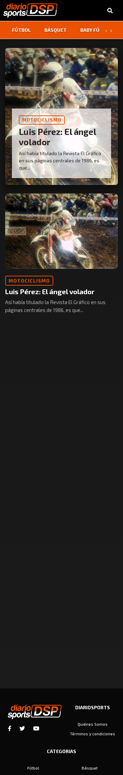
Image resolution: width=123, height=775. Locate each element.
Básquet (55, 30)
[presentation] (106, 30)
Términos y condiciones (92, 733)
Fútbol (21, 30)
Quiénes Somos (93, 724)
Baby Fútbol (96, 30)
